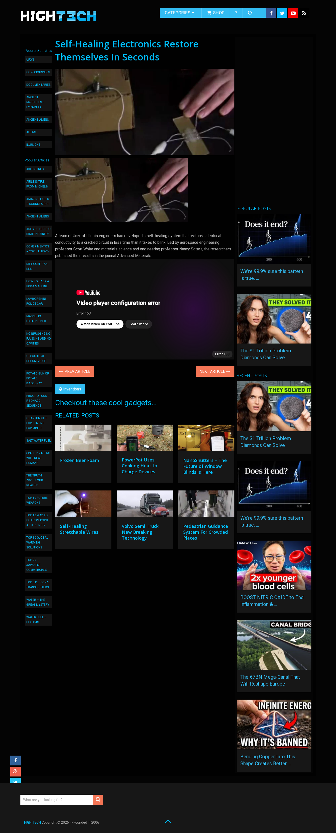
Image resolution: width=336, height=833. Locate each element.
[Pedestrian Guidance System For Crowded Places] (206, 504)
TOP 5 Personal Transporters (38, 585)
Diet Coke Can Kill (36, 266)
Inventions (72, 389)
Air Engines (35, 169)
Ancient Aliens (37, 119)
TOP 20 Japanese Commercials (36, 565)
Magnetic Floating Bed (36, 319)
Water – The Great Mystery (37, 602)
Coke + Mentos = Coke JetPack (37, 249)
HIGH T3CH (32, 822)
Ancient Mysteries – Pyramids (35, 102)
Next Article (212, 371)
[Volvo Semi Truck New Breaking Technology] (145, 504)
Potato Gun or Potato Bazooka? (37, 378)
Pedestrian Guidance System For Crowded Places (205, 532)
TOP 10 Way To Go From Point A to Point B (37, 520)
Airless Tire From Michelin (37, 184)
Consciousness (38, 72)
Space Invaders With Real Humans (38, 458)
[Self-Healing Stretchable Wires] (83, 504)
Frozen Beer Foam (79, 460)
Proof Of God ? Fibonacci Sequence (37, 400)
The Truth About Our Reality (34, 480)
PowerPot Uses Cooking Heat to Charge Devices (139, 465)
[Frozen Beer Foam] (83, 439)
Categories (177, 12)
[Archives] (250, 13)
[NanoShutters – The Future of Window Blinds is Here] (206, 439)
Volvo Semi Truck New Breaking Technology (140, 532)
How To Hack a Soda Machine (37, 284)
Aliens (31, 132)
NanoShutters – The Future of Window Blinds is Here (205, 466)
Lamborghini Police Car (36, 301)
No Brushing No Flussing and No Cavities (38, 338)
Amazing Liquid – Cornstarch (37, 201)
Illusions (33, 144)
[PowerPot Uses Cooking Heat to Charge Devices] (145, 439)
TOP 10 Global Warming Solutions (37, 542)
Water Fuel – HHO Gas (36, 620)
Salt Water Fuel (38, 440)
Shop (218, 12)
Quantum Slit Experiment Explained (36, 423)
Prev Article (76, 371)
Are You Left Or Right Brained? (38, 231)
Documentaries (38, 84)
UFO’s (30, 59)
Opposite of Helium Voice (36, 358)
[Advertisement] (273, 123)
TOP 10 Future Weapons (37, 500)
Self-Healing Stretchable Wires (79, 529)
